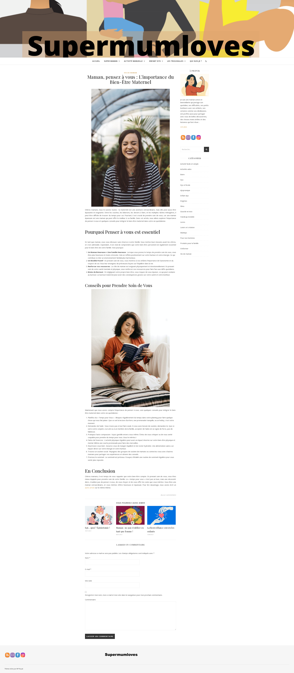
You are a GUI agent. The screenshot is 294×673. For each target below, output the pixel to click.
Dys (181, 180)
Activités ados (185, 169)
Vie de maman (130, 73)
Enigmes (183, 201)
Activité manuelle (133, 61)
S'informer (184, 248)
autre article (90, 487)
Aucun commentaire (168, 495)
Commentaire (90, 599)
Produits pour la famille (189, 243)
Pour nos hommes (187, 238)
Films (182, 206)
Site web (88, 581)
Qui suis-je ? (196, 61)
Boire (182, 174)
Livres (182, 222)
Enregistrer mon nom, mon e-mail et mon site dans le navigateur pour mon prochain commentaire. (123, 595)
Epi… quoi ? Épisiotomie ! (97, 527)
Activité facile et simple (189, 164)
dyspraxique (185, 190)
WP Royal (19, 669)
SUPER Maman (110, 61)
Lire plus (183, 127)
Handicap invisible (187, 217)
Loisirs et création (187, 227)
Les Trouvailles (175, 61)
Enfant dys (184, 195)
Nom (87, 558)
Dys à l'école (185, 185)
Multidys (183, 233)
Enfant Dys (155, 61)
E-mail (88, 569)
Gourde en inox (186, 211)
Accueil (96, 61)
